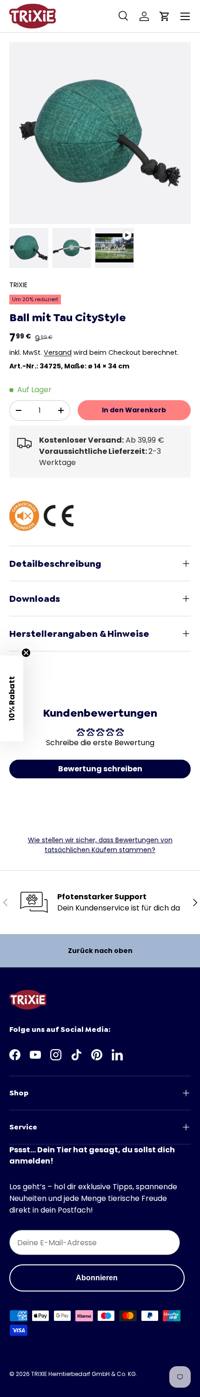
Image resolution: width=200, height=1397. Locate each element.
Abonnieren (97, 1278)
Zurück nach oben (100, 950)
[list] (100, 133)
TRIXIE (18, 284)
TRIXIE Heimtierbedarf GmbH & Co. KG (83, 1374)
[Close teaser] (26, 652)
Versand (58, 352)
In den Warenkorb (134, 410)
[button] (164, 16)
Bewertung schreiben (100, 768)
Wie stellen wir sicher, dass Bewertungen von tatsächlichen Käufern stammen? (100, 844)
